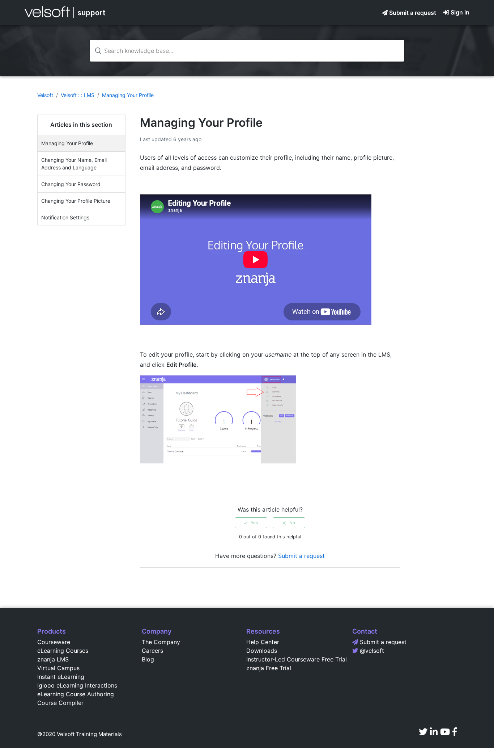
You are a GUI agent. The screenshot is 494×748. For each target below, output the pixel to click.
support (91, 12)
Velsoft (45, 95)
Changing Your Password (71, 184)
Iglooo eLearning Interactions (77, 685)
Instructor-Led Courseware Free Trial (296, 659)
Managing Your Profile (128, 95)
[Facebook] (454, 732)
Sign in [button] (460, 12)
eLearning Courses (62, 650)
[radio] (251, 522)
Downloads (261, 650)
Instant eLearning (60, 676)
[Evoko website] (47, 17)
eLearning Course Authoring (75, 694)
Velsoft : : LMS (77, 95)
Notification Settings (65, 217)
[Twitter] (423, 732)
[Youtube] (445, 732)
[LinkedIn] (434, 732)
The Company (161, 642)
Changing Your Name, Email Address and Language (74, 164)
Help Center (262, 642)
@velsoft (372, 650)
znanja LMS (53, 659)
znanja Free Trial (268, 668)
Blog (148, 659)
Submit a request (412, 12)
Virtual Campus (58, 668)
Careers (152, 650)
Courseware (53, 642)
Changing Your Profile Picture (75, 201)
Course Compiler (60, 702)
